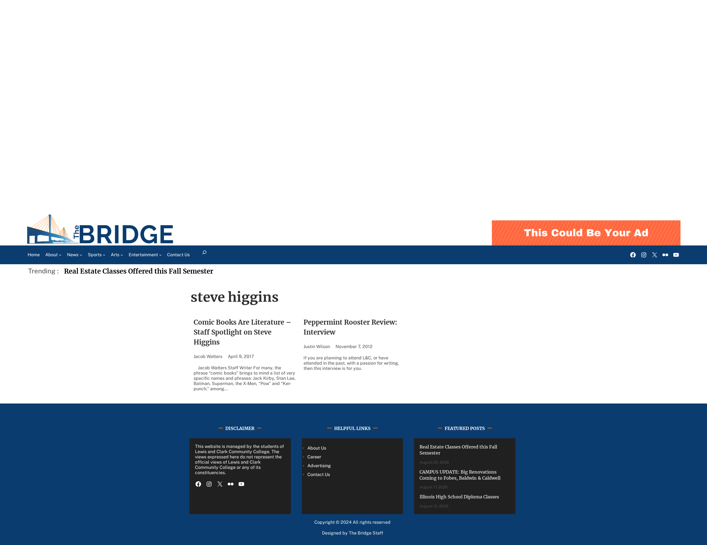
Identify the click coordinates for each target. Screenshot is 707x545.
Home (34, 254)
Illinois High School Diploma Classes (459, 496)
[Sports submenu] (104, 254)
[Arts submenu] (121, 254)
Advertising (319, 465)
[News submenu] (81, 254)
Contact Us (318, 474)
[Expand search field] (204, 255)
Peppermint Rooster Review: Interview (350, 327)
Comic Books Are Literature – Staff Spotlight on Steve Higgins (242, 332)
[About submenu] (60, 254)
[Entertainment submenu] (160, 254)
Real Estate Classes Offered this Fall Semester (138, 271)
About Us (316, 448)
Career (314, 456)
